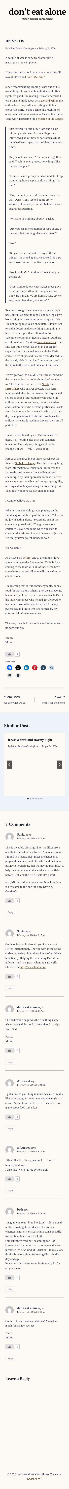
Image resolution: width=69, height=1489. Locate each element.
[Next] (59, 765)
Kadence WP (34, 1478)
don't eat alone (27, 1007)
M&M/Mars (12, 388)
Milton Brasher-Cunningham (22, 48)
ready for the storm (53, 700)
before (26, 557)
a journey (23, 1147)
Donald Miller (49, 100)
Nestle (45, 384)
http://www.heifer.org (33, 967)
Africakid (23, 1081)
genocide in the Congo (49, 118)
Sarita (21, 834)
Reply (10, 912)
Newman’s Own (46, 342)
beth (20, 1209)
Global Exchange (25, 463)
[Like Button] (9, 654)
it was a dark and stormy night (30, 740)
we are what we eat (15, 700)
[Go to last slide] (9, 765)
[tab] (28, 798)
